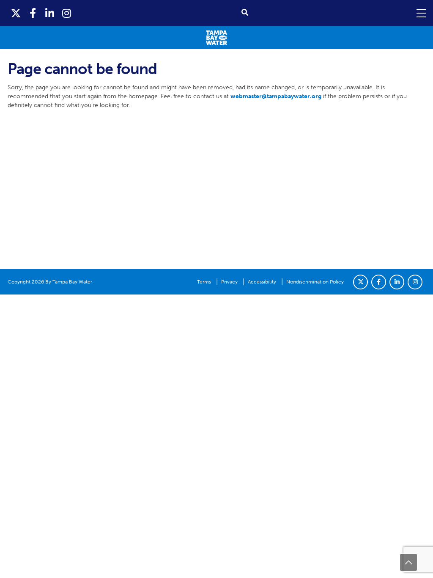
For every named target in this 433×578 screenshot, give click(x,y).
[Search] (244, 12)
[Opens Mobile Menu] (420, 13)
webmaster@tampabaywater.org (275, 96)
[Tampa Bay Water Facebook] (33, 13)
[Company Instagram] (415, 282)
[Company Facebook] (378, 282)
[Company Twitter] (360, 282)
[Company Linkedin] (396, 282)
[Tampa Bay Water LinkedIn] (50, 13)
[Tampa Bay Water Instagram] (66, 13)
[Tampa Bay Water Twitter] (16, 13)
